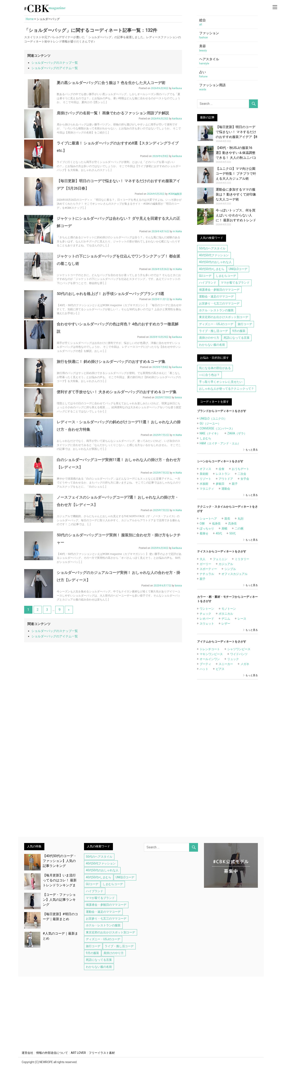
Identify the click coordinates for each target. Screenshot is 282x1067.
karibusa (177, 88)
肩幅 (224, 528)
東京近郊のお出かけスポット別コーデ (223, 317)
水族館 (204, 483)
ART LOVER (78, 1052)
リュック (233, 659)
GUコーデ (205, 275)
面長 (227, 518)
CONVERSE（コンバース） (217, 428)
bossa (178, 397)
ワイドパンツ (239, 654)
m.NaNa (177, 231)
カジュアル (226, 564)
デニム (226, 618)
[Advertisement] (227, 761)
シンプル (230, 569)
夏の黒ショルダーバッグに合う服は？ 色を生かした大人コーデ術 (111, 82)
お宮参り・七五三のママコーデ (219, 303)
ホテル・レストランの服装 (216, 310)
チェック (205, 613)
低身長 (216, 523)
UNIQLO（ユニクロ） (213, 418)
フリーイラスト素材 (102, 1052)
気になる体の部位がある (215, 368)
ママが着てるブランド (235, 282)
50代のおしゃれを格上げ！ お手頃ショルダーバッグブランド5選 (110, 293)
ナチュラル (207, 573)
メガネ (245, 664)
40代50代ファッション (214, 255)
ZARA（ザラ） (237, 433)
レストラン (223, 473)
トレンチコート (210, 649)
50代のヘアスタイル (212, 248)
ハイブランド (207, 282)
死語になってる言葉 (237, 337)
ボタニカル (226, 613)
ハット (204, 669)
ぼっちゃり (207, 528)
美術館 (204, 473)
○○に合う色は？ (209, 374)
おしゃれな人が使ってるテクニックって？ (226, 388)
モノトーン (229, 608)
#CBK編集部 (175, 193)
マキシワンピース (211, 654)
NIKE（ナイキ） (210, 433)
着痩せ (204, 533)
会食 (221, 468)
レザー (226, 623)
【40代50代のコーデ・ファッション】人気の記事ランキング (60, 861)
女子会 (245, 478)
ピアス (220, 669)
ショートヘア (208, 518)
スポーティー (208, 569)
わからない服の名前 (212, 344)
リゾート (205, 478)
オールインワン (210, 659)
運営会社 (27, 1052)
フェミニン (220, 559)
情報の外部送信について (52, 1052)
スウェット (207, 623)
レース (242, 618)
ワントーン (207, 608)
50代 (232, 533)
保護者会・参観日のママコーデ (219, 289)
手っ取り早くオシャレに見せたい (220, 381)
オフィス (205, 468)
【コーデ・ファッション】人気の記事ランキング (59, 900)
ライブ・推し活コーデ (213, 330)
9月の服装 (238, 330)
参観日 (220, 483)
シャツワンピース (238, 649)
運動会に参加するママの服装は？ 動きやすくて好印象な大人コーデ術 (236, 194)
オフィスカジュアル (235, 573)
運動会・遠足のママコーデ (216, 296)
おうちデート (240, 468)
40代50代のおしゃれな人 (215, 262)
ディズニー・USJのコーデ (216, 324)
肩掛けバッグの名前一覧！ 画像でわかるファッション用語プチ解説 (113, 113)
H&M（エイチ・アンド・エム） (220, 443)
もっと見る (251, 449)
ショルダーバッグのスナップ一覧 (54, 63)
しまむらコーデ (226, 275)
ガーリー (205, 564)
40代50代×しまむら (211, 269)
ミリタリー (242, 559)
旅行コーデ (245, 324)
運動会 (226, 488)
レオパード (207, 618)
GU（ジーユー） (210, 423)
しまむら (205, 438)
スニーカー (226, 664)
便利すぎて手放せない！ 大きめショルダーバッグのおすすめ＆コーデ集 (117, 392)
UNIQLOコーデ (238, 269)
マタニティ (207, 488)
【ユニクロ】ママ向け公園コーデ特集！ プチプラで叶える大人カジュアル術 (236, 173)
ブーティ (205, 664)
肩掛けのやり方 (209, 337)
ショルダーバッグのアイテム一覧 (54, 68)
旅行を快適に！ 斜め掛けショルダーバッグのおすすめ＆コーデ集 (111, 361)
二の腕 (239, 528)
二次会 (242, 473)
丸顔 (240, 518)
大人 (202, 559)
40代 (219, 533)
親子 (235, 483)
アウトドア (226, 478)
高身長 (232, 523)
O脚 (202, 523)
